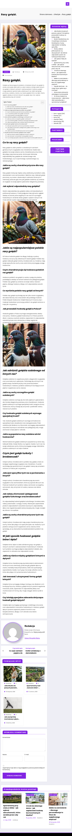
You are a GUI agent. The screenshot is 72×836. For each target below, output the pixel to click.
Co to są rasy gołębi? (10, 105)
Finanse (56, 115)
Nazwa (5, 754)
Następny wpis (30, 648)
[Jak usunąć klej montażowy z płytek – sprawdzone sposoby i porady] (13, 705)
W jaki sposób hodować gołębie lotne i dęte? (17, 132)
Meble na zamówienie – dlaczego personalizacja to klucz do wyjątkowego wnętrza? (57, 813)
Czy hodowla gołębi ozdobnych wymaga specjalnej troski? (22, 120)
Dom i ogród (57, 113)
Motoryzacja (57, 121)
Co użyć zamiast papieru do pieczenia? (15, 652)
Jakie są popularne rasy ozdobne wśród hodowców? (20, 122)
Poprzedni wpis (17, 648)
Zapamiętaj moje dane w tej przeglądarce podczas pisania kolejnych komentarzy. (24, 769)
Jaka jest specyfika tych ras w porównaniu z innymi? (20, 126)
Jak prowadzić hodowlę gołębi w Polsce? (17, 115)
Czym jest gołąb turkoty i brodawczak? (16, 124)
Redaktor (31, 683)
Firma (55, 117)
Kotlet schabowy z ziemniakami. (33, 652)
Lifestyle (6, 72)
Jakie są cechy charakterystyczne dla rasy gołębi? (20, 106)
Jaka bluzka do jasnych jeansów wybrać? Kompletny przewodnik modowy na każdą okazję (12, 687)
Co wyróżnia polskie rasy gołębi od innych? (18, 113)
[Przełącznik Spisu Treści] (42, 102)
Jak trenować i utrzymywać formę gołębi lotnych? (20, 136)
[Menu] (67, 4)
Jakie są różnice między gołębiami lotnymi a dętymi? (20, 134)
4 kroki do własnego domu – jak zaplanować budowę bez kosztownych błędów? (34, 810)
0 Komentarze (8, 75)
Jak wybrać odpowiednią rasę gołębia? (17, 108)
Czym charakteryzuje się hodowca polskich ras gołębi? (21, 112)
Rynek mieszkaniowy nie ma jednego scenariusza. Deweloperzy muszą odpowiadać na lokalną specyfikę (60, 43)
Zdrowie (56, 123)
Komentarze (6, 737)
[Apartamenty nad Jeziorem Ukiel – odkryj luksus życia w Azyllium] (35, 674)
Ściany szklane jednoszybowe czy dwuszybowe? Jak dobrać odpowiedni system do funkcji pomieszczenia (59, 53)
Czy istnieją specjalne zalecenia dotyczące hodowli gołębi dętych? (24, 137)
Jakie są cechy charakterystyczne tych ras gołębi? (20, 131)
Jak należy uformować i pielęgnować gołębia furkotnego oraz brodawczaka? (23, 128)
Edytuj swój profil (39, 632)
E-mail (27, 754)
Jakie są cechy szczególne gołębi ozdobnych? (19, 119)
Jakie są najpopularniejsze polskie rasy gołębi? (18, 110)
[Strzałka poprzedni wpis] (3, 651)
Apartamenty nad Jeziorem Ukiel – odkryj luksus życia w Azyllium (34, 687)
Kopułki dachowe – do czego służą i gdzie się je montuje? (59, 88)
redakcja (17, 72)
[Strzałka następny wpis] (44, 651)
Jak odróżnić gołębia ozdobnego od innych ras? (18, 117)
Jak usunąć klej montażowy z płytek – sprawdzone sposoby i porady (11, 718)
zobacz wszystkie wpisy (32, 638)
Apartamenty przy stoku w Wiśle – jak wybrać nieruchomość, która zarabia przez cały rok (11, 811)
